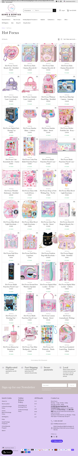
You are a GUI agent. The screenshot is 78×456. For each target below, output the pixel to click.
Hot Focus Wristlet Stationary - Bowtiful (11, 192)
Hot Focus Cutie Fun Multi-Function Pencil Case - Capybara (29, 161)
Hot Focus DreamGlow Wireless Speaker (30, 285)
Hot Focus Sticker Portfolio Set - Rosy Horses (67, 130)
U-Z (35, 417)
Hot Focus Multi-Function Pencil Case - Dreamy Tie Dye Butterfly (30, 319)
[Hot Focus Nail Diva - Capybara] (29, 240)
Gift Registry (5, 416)
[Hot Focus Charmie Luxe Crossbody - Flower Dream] (11, 84)
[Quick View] (18, 45)
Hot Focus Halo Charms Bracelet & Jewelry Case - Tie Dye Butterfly (67, 68)
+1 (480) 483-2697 (58, 421)
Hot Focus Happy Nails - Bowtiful (67, 254)
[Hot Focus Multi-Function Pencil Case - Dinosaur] (11, 271)
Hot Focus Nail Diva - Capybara (29, 254)
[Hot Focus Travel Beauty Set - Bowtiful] (11, 52)
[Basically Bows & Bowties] (11, 10)
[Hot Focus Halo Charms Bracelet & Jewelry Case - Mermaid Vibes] (29, 52)
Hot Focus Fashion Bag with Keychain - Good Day (48, 255)
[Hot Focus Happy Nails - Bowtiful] (67, 240)
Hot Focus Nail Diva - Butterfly (11, 254)
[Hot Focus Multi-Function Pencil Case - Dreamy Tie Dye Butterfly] (29, 302)
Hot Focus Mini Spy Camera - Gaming (67, 98)
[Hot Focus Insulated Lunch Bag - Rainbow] (67, 334)
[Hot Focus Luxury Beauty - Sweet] (48, 302)
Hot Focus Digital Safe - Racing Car (11, 129)
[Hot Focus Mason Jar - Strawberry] (11, 334)
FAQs (3, 419)
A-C (36, 401)
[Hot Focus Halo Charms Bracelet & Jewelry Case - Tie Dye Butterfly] (67, 52)
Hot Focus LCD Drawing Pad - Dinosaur (11, 317)
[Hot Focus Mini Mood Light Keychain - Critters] (11, 209)
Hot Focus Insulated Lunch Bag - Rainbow (66, 348)
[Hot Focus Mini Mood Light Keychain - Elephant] (67, 177)
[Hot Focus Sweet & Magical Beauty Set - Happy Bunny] (67, 209)
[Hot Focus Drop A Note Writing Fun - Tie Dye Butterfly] (48, 177)
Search (3, 430)
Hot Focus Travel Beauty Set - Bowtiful (11, 66)
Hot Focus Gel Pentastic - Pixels (48, 348)
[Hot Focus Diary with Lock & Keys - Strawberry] (29, 177)
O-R (36, 409)
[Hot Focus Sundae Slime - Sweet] (48, 115)
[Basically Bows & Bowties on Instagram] (61, 2)
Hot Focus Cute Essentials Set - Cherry (11, 160)
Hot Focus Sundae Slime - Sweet (48, 129)
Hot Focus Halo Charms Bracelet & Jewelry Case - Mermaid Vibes (29, 68)
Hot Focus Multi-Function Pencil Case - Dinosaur (11, 286)
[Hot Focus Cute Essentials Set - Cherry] (11, 146)
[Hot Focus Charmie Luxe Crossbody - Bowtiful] (29, 84)
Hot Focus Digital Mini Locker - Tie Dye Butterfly (48, 286)
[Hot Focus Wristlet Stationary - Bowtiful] (11, 177)
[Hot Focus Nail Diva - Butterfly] (11, 240)
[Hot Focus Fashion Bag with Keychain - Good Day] (48, 240)
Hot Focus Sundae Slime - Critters (29, 129)
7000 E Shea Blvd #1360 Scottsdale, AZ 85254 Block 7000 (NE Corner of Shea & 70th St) (63, 428)
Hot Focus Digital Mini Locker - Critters (67, 285)
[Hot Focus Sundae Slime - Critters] (29, 115)
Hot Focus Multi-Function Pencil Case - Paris (48, 161)
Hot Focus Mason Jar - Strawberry (11, 348)
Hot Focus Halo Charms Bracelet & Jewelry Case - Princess (48, 67)
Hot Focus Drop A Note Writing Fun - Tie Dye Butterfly (48, 193)
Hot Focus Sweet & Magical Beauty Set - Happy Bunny (67, 224)
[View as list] (61, 39)
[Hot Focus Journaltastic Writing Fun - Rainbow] (67, 302)
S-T (35, 414)
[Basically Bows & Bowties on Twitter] (58, 2)
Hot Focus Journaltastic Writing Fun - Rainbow (66, 317)
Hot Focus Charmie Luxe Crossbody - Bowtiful (30, 99)
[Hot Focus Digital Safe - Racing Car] (11, 115)
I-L (35, 406)
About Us (4, 401)
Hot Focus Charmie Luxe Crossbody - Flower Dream (11, 99)
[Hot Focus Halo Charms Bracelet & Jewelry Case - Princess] (48, 52)
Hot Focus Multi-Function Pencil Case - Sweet (67, 161)
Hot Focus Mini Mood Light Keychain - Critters (11, 224)
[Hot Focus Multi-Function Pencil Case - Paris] (48, 146)
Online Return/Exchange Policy (6, 412)
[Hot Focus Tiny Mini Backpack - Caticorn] (29, 334)
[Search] (54, 10)
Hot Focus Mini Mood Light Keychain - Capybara (30, 224)
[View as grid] (59, 39)
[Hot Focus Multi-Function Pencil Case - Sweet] (67, 146)
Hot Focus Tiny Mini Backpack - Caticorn (29, 348)
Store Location (6, 403)
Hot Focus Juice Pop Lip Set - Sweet (48, 223)
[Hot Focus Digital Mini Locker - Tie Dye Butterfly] (48, 271)
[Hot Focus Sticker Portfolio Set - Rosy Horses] (67, 115)
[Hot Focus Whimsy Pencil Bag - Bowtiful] (48, 84)
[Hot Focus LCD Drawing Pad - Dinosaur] (11, 302)
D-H (36, 403)
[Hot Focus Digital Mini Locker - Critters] (67, 271)
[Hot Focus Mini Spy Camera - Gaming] (67, 84)
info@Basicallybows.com (59, 423)
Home (3, 28)
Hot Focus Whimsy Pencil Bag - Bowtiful (48, 98)
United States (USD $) (70, 1)
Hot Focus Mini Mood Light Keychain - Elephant (67, 193)
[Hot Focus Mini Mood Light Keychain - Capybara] (29, 209)
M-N (36, 411)
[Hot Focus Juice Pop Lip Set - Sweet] (48, 209)
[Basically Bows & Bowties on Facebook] (56, 2)
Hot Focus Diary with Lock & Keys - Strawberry (29, 193)
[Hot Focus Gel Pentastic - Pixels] (48, 334)
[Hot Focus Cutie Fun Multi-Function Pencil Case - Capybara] (29, 146)
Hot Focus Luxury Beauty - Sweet (48, 316)
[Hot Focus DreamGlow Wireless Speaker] (29, 271)
